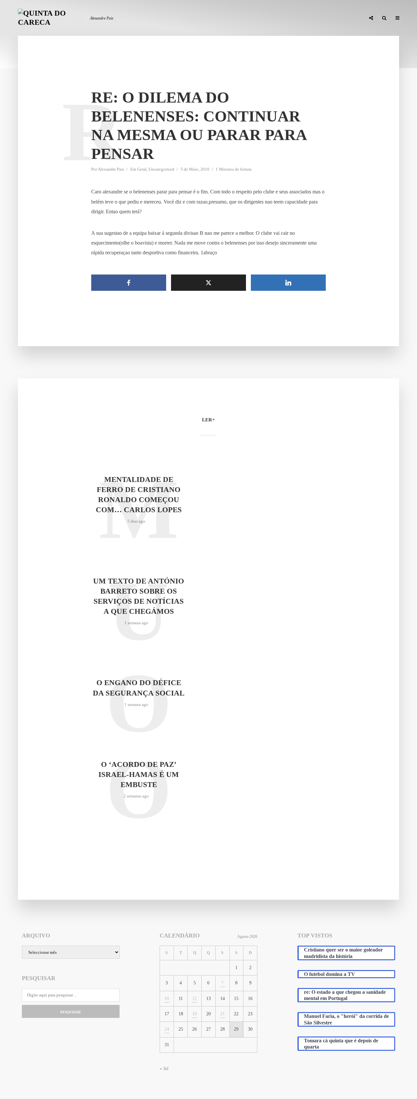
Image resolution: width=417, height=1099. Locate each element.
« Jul (164, 1068)
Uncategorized (161, 169)
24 (167, 1029)
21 (222, 1013)
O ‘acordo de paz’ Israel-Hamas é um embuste (138, 774)
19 (194, 1013)
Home (205, 18)
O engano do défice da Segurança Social (138, 688)
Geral (142, 169)
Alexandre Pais (111, 169)
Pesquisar (70, 1012)
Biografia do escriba (242, 18)
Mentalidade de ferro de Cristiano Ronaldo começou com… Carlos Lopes (139, 494)
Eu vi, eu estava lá (342, 18)
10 (167, 998)
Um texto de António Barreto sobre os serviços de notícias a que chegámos (138, 596)
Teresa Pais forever (293, 18)
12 (194, 998)
